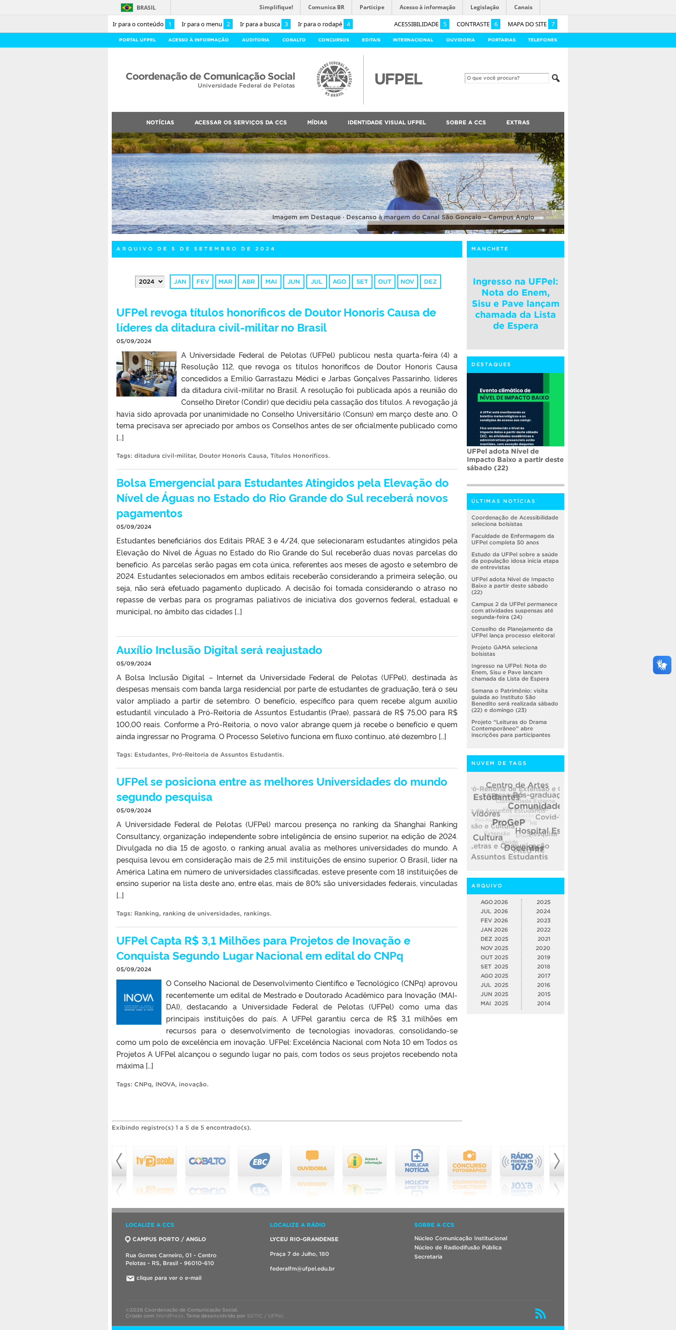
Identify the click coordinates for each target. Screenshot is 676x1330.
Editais (371, 39)
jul (316, 281)
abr (248, 281)
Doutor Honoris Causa (233, 455)
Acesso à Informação (198, 39)
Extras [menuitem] (518, 122)
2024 (543, 911)
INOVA (165, 1084)
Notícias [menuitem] (160, 122)
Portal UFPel (137, 39)
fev (202, 281)
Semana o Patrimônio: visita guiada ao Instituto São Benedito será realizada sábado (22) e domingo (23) (514, 700)
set (362, 281)
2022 (543, 930)
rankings (257, 913)
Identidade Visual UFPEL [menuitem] (387, 122)
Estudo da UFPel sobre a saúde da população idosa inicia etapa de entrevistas (515, 560)
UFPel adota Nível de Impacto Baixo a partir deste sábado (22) (512, 585)
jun (293, 281)
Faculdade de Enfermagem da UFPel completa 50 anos (512, 539)
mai (271, 281)
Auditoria (255, 39)
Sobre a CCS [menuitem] (466, 122)
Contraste (477, 24)
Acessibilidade (420, 24)
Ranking (146, 913)
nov (407, 281)
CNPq (143, 1084)
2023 (543, 920)
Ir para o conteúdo (142, 24)
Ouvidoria (460, 39)
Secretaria (428, 1257)
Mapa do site (531, 24)
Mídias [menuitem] (317, 122)
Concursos (333, 39)
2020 (543, 948)
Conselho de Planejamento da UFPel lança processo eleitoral (513, 632)
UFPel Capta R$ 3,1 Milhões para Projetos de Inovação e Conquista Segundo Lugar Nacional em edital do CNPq (263, 947)
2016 (543, 985)
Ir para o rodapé (324, 24)
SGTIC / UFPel (265, 1315)
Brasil (146, 8)
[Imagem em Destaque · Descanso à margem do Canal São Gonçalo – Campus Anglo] (338, 232)
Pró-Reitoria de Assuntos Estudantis (227, 754)
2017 (544, 976)
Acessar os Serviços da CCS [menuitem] (241, 122)
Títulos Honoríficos (299, 455)
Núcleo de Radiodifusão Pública (458, 1247)
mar (225, 281)
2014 (543, 1003)
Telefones (542, 39)
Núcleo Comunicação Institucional (460, 1238)
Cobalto (294, 39)
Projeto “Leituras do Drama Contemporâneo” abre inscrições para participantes (510, 728)
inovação (193, 1084)
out (384, 281)
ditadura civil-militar (164, 455)
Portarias (502, 39)
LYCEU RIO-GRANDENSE (304, 1239)
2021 (544, 939)
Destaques (491, 364)
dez (430, 281)
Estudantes (151, 754)
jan (180, 281)
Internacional (413, 39)
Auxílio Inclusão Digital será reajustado (219, 649)
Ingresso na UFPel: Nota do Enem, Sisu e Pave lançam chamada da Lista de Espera (516, 303)
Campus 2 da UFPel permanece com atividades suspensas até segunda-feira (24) (515, 463)
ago (339, 281)
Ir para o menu (206, 24)
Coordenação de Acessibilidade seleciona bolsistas (514, 520)
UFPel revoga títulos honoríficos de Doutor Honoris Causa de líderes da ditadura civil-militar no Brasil (276, 319)
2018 (543, 966)
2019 (543, 957)
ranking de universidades (201, 913)
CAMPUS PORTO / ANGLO (169, 1239)
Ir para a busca (264, 24)
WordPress (169, 1315)
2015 (544, 994)
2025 (543, 902)
